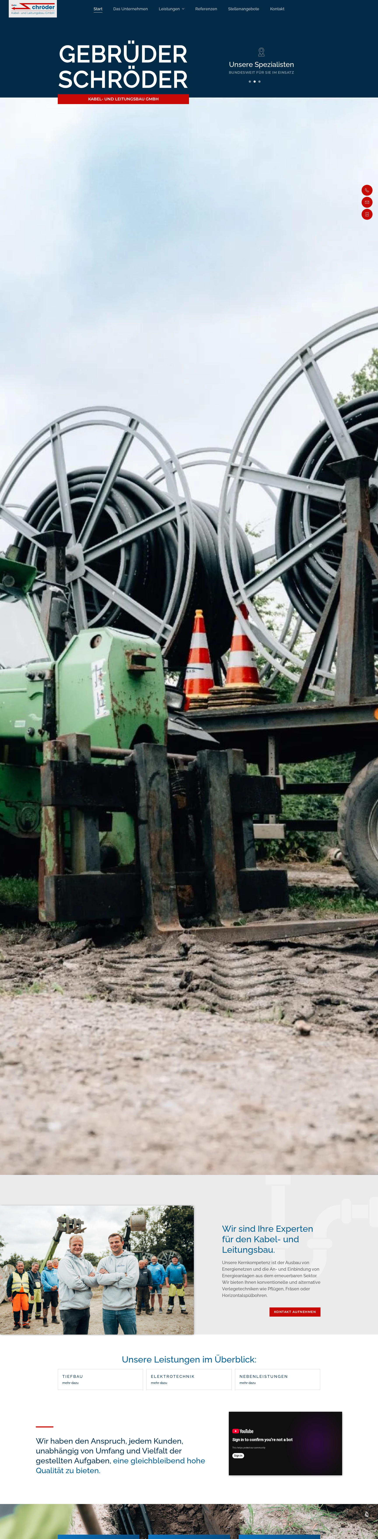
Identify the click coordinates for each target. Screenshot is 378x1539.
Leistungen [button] (169, 9)
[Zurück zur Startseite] (33, 8)
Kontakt (277, 9)
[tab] (250, 81)
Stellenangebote (243, 9)
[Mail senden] (367, 202)
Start (98, 9)
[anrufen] (367, 190)
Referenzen (206, 9)
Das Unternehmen (130, 9)
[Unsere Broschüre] (367, 214)
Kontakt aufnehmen (295, 1312)
